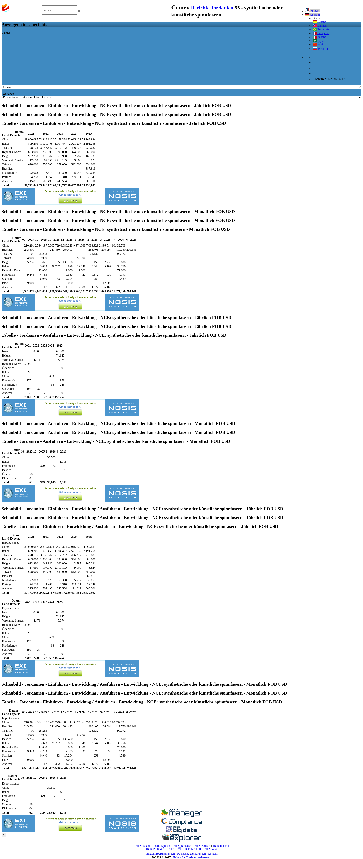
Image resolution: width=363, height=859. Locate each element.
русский (322, 48)
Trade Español (142, 845)
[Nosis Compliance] (181, 824)
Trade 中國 (174, 848)
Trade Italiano (221, 845)
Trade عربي (210, 848)
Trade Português (155, 848)
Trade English (161, 845)
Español (322, 21)
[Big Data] (181, 832)
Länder (6, 32)
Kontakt (212, 853)
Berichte (200, 8)
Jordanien (222, 8)
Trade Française (181, 845)
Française (323, 33)
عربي (320, 40)
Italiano (321, 37)
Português (323, 29)
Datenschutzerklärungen (191, 853)
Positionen (8, 93)
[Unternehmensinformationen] (181, 816)
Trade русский (192, 848)
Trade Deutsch (201, 845)
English (322, 25)
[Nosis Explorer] (181, 840)
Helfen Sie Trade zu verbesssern (192, 857)
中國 (320, 44)
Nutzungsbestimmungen (160, 853)
